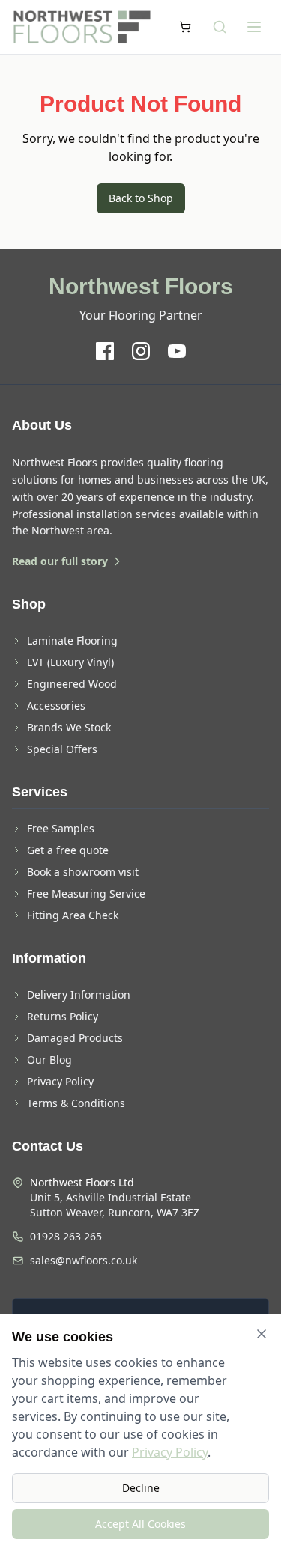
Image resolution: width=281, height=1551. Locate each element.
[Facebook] (105, 351)
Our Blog (49, 1059)
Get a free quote (68, 850)
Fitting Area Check (72, 915)
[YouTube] (177, 351)
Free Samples (60, 828)
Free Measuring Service (86, 893)
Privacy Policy (60, 1081)
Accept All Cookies (140, 1524)
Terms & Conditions (76, 1103)
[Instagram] (141, 351)
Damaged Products (75, 1038)
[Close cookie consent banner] (261, 1333)
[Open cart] (185, 27)
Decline (141, 1488)
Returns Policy (62, 1016)
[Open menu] (254, 27)
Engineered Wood (72, 684)
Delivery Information (78, 994)
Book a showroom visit (83, 872)
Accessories (56, 705)
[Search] (219, 26)
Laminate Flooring (72, 640)
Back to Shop (141, 198)
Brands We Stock (69, 727)
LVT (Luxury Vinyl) (70, 662)
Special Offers (62, 749)
